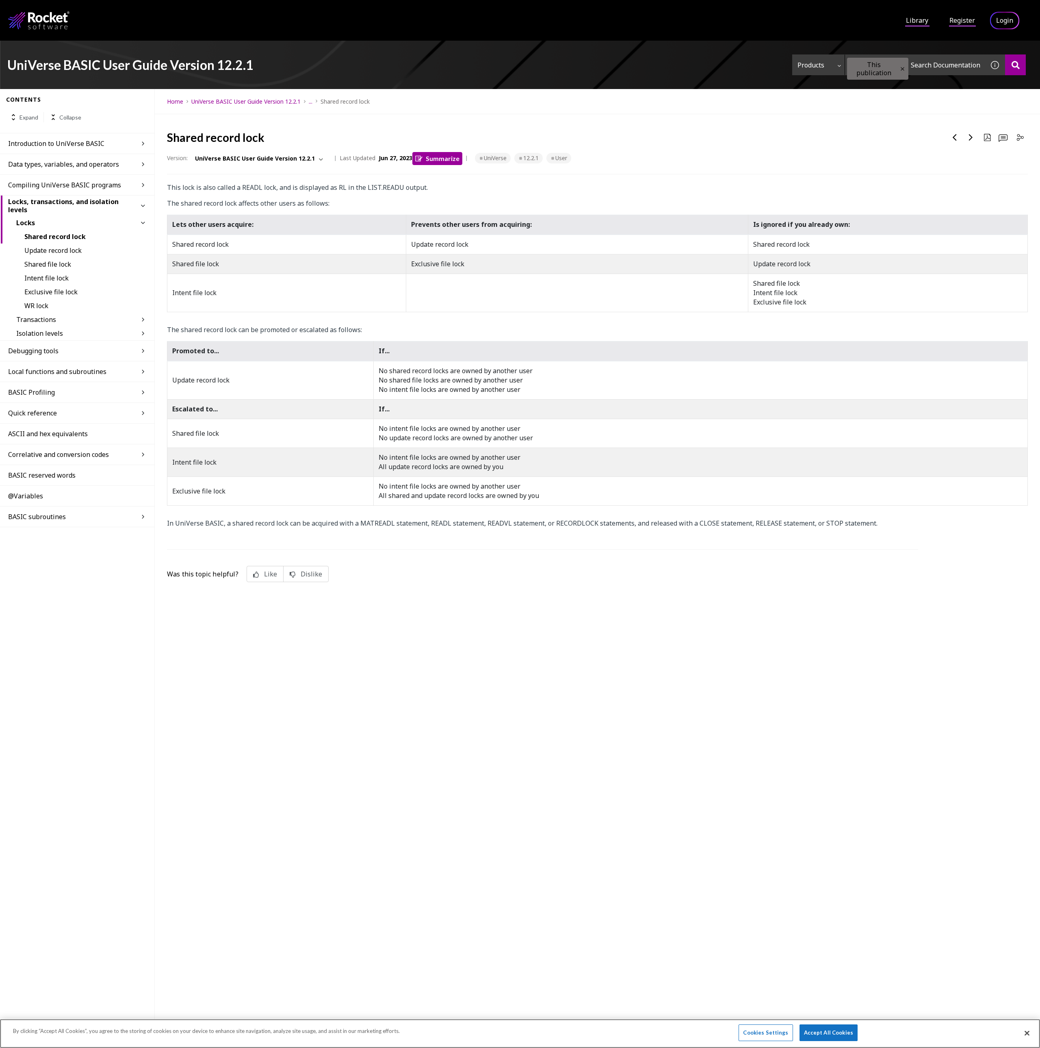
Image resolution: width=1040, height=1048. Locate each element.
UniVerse (495, 158)
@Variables (25, 495)
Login (1004, 20)
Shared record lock (55, 236)
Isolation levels (39, 333)
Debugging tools (33, 350)
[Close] (1027, 1033)
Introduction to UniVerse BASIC (56, 143)
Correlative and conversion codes (58, 454)
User (561, 158)
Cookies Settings (765, 1032)
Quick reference (32, 413)
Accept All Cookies (828, 1032)
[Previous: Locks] (955, 137)
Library (917, 20)
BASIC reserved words (42, 475)
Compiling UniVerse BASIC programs (64, 184)
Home (175, 101)
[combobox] (915, 64)
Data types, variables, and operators (63, 164)
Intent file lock (46, 278)
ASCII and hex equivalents (48, 433)
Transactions (36, 319)
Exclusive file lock (51, 291)
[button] (902, 69)
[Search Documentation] (1015, 64)
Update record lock (53, 250)
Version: (177, 158)
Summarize (442, 158)
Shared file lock (47, 264)
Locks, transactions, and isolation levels (63, 205)
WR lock (36, 305)
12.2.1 (531, 158)
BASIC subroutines (37, 516)
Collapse (70, 117)
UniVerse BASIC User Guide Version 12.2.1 (246, 101)
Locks (25, 222)
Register (962, 20)
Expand (29, 117)
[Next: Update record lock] (971, 137)
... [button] (310, 101)
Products (810, 65)
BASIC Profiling (31, 392)
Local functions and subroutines (57, 371)
